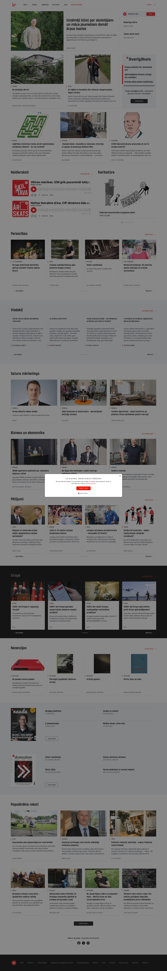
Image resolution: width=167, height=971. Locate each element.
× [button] (120, 476)
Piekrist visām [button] (83, 488)
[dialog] (83, 485)
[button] (83, 493)
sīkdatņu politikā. (91, 483)
